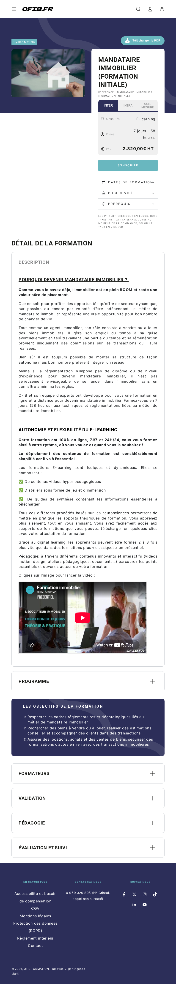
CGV (35, 908)
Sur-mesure (147, 105)
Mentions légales (35, 916)
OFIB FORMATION (36, 968)
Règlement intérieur (35, 938)
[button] (138, 9)
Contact (35, 945)
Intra (128, 105)
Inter (108, 105)
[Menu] (14, 9)
